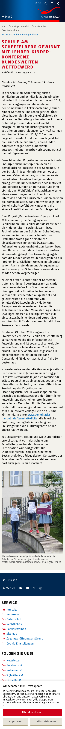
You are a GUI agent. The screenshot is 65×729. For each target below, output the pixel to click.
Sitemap (11, 633)
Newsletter (13, 660)
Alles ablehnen (46, 721)
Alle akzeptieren (32, 712)
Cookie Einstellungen (20, 643)
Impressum (13, 614)
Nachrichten (12, 30)
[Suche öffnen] (45, 3)
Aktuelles (41, 26)
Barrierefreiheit (16, 629)
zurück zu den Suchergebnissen (21, 34)
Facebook (12, 665)
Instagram (12, 670)
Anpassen (15, 721)
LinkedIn (12, 680)
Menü (6, 17)
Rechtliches (14, 624)
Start (4, 26)
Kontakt (11, 609)
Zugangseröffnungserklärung (24, 638)
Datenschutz (14, 619)
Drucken (11, 580)
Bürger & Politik (22, 26)
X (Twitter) (13, 675)
